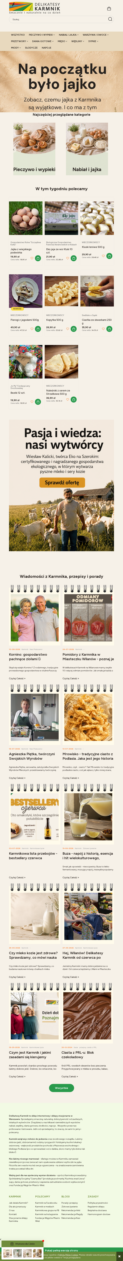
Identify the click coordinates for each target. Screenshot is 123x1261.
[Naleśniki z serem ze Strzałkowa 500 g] (61, 361)
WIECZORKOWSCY (91, 242)
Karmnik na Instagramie (46, 1214)
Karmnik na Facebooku (46, 1203)
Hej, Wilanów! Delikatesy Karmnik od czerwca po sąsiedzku (83, 955)
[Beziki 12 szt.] (25, 361)
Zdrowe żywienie (89, 848)
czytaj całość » (17, 678)
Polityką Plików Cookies (68, 1255)
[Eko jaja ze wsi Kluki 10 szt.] (61, 218)
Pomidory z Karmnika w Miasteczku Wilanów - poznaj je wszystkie (88, 656)
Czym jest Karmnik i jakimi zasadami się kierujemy (30, 1054)
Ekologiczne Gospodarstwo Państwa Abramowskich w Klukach (61, 243)
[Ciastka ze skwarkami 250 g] (97, 291)
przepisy (82, 1047)
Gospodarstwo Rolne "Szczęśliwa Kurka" (25, 243)
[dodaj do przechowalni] (32, 258)
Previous (13, 150)
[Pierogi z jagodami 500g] (25, 291)
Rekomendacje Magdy (72, 1214)
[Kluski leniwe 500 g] (97, 218)
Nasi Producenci (36, 649)
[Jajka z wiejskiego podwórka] (25, 218)
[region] (61, 78)
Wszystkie (61, 1088)
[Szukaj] (110, 19)
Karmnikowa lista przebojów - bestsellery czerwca (33, 855)
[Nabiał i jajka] (87, 149)
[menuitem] (18, 35)
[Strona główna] (35, 8)
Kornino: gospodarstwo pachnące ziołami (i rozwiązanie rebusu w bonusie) (34, 656)
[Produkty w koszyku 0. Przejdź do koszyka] (109, 8)
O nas (12, 1210)
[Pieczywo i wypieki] (34, 149)
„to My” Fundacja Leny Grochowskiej (20, 387)
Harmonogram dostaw (99, 1214)
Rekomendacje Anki (71, 1210)
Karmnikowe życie (37, 848)
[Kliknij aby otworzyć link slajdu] (61, 78)
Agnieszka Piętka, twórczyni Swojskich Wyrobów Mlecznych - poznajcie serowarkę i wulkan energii (32, 756)
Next (108, 150)
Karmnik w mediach (44, 1206)
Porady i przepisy (70, 1203)
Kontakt (13, 1214)
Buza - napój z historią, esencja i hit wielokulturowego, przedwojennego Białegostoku (88, 855)
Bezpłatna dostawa (97, 1210)
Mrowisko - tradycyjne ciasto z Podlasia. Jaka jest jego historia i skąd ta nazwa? (88, 756)
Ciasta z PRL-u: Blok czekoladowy (78, 1054)
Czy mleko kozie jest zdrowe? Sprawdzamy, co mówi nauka (33, 955)
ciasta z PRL (92, 1047)
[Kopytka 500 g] (61, 291)
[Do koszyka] (38, 258)
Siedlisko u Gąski (89, 315)
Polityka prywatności (98, 1203)
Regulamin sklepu (96, 1206)
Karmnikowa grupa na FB (47, 1210)
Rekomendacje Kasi (71, 1218)
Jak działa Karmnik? (18, 1203)
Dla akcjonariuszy (17, 1206)
